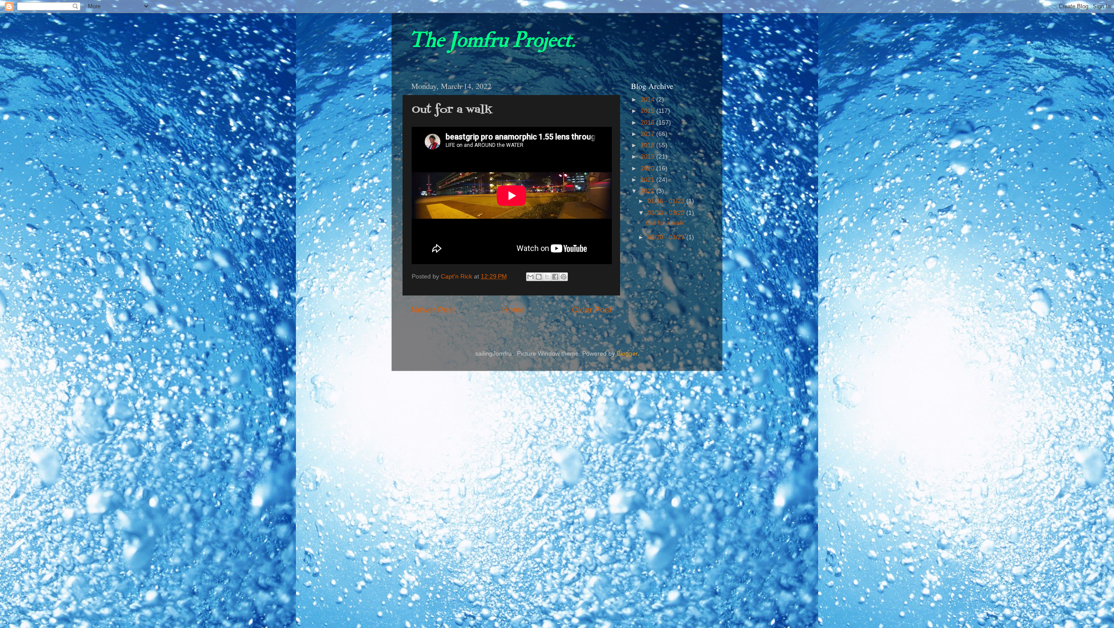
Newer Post (433, 309)
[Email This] (530, 276)
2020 (648, 168)
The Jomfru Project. (492, 40)
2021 (648, 180)
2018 (648, 145)
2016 (648, 122)
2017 (648, 134)
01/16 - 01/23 (667, 201)
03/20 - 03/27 (667, 237)
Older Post (591, 309)
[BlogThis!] (538, 276)
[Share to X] (547, 276)
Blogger (627, 353)
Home (513, 309)
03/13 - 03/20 (667, 213)
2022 (648, 191)
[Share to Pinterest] (563, 276)
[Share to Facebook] (555, 276)
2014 (648, 99)
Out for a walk (665, 223)
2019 (648, 156)
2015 (648, 111)
